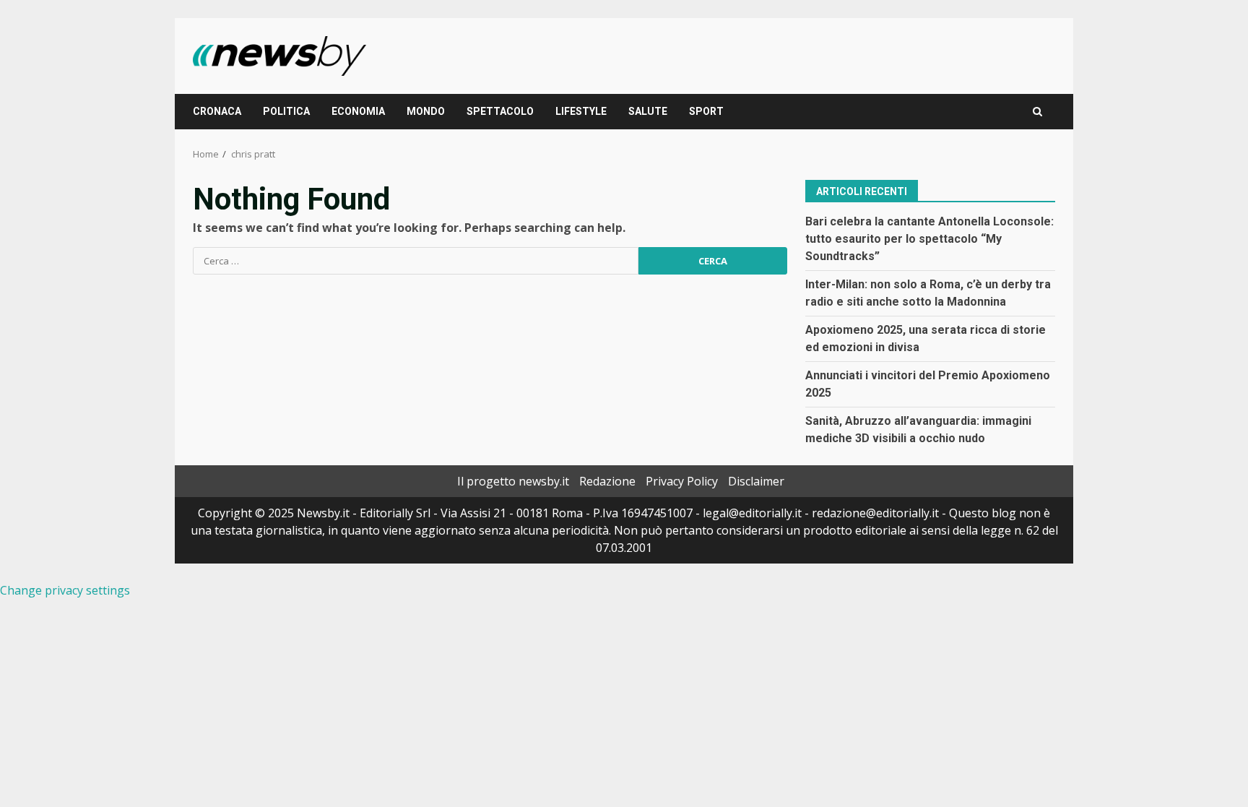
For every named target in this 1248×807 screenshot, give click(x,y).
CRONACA (217, 111)
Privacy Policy (682, 481)
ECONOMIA (358, 111)
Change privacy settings (65, 590)
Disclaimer (756, 481)
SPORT (706, 111)
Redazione (607, 481)
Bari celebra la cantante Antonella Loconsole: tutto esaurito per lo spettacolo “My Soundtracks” (929, 239)
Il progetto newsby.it (513, 481)
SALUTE (647, 111)
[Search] (1037, 112)
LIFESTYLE (581, 111)
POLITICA (286, 111)
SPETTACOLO (500, 111)
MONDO (426, 111)
